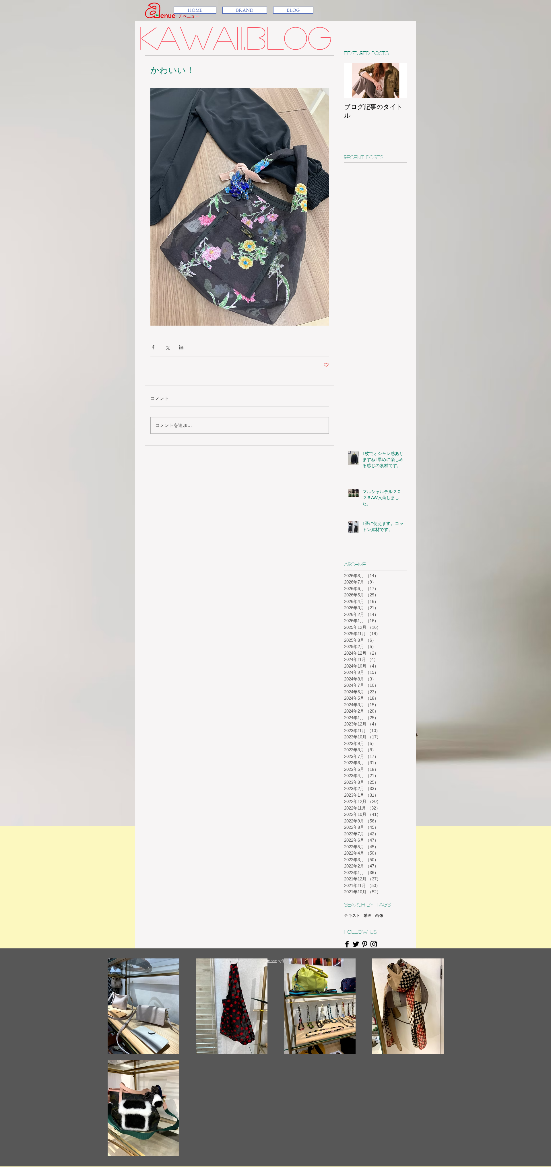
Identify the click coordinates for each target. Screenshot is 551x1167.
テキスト (352, 915)
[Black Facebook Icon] (347, 944)
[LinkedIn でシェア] (181, 347)
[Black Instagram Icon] (373, 944)
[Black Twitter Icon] (356, 944)
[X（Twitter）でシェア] (167, 347)
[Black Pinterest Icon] (364, 944)
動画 (368, 915)
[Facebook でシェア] (153, 347)
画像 (379, 915)
